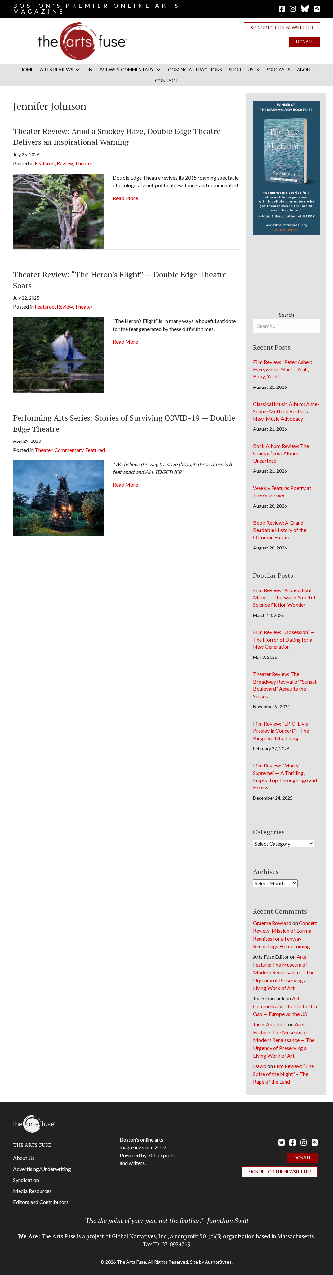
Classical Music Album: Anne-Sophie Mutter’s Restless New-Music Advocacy (286, 411)
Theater (84, 163)
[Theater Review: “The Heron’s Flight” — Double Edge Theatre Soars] (58, 354)
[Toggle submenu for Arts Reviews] (78, 69)
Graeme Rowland (272, 923)
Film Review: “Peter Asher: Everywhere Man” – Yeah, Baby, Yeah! (282, 369)
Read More (125, 198)
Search (286, 314)
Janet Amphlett (270, 1024)
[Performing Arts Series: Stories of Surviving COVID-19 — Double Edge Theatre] (58, 498)
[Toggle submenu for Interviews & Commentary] (158, 69)
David (259, 1066)
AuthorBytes (218, 1262)
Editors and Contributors (41, 1202)
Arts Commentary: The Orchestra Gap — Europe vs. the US (285, 1006)
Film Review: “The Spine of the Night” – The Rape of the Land (283, 1074)
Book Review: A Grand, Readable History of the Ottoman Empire (279, 530)
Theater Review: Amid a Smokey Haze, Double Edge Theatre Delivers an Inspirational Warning (116, 136)
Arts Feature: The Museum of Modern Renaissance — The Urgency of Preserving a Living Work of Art (283, 972)
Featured (45, 163)
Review (65, 163)
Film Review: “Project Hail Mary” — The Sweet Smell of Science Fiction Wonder (284, 597)
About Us (23, 1158)
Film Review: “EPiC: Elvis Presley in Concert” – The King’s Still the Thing (281, 730)
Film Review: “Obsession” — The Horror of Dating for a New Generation (284, 639)
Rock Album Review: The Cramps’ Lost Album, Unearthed (281, 453)
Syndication (26, 1180)
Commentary (68, 450)
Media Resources (32, 1191)
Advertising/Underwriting (42, 1169)
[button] (282, 27)
